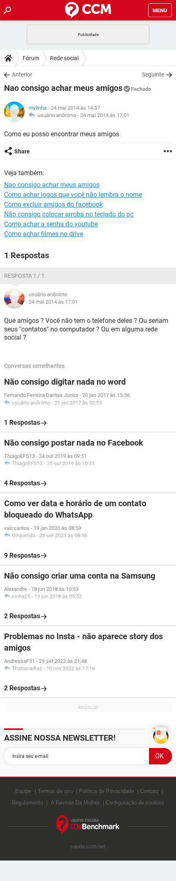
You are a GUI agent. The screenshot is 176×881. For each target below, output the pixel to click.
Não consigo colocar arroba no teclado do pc (68, 214)
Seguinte (153, 74)
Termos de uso (55, 791)
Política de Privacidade (106, 791)
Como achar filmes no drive (43, 234)
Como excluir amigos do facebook (53, 204)
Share (22, 151)
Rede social (64, 58)
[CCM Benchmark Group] (88, 825)
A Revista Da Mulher (75, 803)
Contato (149, 791)
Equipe (23, 791)
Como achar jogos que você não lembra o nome (73, 194)
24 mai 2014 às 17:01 (104, 115)
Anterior (22, 74)
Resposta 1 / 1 (24, 276)
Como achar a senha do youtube (51, 224)
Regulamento (27, 803)
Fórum (31, 58)
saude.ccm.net (88, 846)
